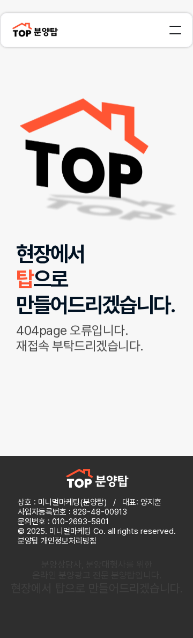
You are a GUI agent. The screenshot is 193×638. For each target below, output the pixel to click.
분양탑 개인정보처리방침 (57, 541)
